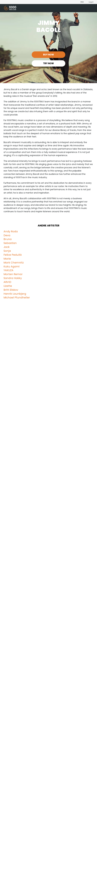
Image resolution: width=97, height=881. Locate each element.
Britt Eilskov (11, 290)
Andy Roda (11, 231)
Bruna (8, 239)
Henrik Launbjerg (15, 294)
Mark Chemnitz (14, 262)
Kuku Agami (12, 266)
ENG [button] (82, 2)
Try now (48, 63)
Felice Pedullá (13, 255)
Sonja (7, 251)
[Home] (10, 8)
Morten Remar (13, 274)
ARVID (7, 282)
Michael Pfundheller (17, 297)
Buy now (48, 54)
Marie (7, 259)
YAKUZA (8, 270)
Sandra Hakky (13, 278)
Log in (91, 2)
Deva (7, 235)
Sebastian (10, 243)
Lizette (8, 286)
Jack (7, 247)
